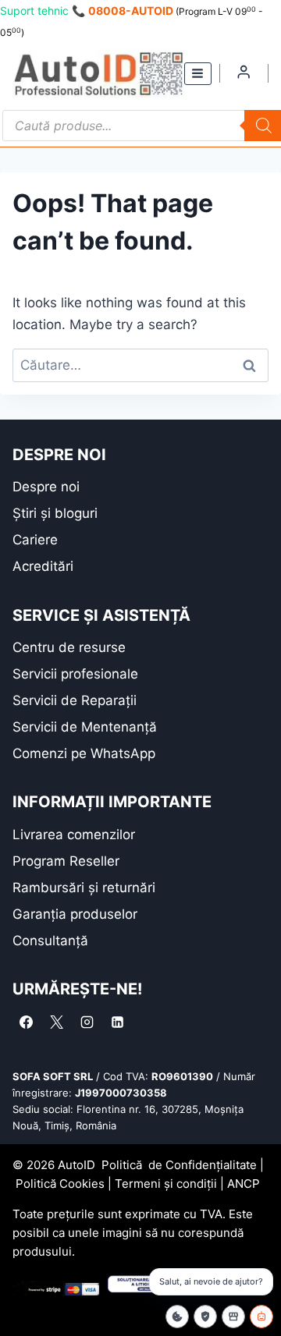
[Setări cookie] (177, 1316)
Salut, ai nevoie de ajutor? (211, 1281)
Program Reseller (65, 861)
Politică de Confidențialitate (179, 1164)
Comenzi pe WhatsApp (83, 753)
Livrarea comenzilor (73, 834)
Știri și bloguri (55, 513)
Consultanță (50, 940)
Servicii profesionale (75, 674)
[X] (56, 1021)
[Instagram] (86, 1021)
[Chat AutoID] (261, 1316)
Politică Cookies (60, 1183)
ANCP (243, 1183)
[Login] (243, 72)
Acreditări (42, 566)
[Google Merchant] (233, 1316)
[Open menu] (198, 73)
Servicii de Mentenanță (84, 727)
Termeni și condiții (166, 1183)
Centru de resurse (69, 647)
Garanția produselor (74, 914)
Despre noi (46, 486)
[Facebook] (25, 1021)
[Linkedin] (117, 1021)
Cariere (35, 540)
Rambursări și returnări (83, 887)
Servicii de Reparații (74, 700)
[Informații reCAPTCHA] (205, 1316)
